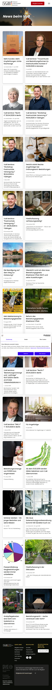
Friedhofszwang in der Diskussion (35, 568)
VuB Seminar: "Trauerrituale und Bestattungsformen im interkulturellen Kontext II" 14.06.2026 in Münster (37, 62)
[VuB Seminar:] (13, 97)
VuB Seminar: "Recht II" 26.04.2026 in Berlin (12, 114)
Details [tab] (26, 339)
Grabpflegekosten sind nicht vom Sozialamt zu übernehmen (11, 620)
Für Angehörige (32, 424)
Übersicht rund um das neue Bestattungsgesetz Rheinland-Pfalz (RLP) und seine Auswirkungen (38, 274)
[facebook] (27, 657)
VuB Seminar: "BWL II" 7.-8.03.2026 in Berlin (12, 425)
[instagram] (30, 657)
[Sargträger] (13, 453)
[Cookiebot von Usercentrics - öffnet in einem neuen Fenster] (44, 336)
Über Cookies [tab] (43, 339)
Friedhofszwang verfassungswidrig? (34, 219)
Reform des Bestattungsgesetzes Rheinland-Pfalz (35, 318)
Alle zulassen (42, 353)
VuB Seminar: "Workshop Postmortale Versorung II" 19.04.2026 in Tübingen (36, 115)
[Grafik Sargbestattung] (13, 551)
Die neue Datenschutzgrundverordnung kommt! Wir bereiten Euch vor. (38, 520)
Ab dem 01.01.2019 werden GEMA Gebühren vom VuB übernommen (36, 471)
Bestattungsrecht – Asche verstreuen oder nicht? (37, 617)
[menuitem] (20, 648)
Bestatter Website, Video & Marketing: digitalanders (8, 682)
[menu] (49, 3)
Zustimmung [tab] (9, 339)
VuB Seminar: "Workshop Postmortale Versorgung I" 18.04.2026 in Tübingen (9, 170)
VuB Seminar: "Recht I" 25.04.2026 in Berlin (35, 371)
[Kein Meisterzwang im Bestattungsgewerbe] (13, 301)
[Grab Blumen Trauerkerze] (13, 601)
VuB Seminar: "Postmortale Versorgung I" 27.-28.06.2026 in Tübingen (10, 223)
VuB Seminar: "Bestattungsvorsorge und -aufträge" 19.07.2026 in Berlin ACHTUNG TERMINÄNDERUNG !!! (13, 376)
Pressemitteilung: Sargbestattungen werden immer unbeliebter (11, 570)
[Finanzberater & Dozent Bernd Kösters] (13, 409)
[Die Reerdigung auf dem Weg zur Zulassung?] (13, 255)
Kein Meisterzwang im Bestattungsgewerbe (13, 317)
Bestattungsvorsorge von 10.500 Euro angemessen (12, 471)
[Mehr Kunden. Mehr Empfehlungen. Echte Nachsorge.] (13, 43)
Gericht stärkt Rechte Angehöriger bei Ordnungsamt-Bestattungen (38, 166)
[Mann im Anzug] (13, 502)
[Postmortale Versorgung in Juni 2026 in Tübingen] (13, 203)
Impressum (33, 348)
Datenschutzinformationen (43, 348)
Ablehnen (25, 353)
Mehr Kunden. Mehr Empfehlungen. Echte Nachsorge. (12, 61)
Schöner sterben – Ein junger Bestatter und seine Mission (13, 520)
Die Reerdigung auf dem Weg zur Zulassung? (12, 272)
